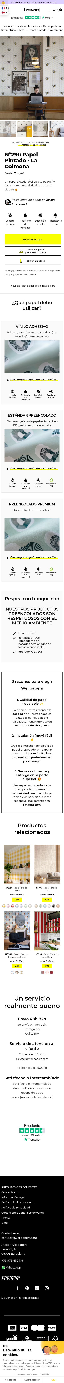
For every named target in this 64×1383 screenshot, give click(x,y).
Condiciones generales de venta (22, 1212)
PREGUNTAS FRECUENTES (19, 1187)
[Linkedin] (37, 1288)
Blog (4, 1222)
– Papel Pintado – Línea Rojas (47, 955)
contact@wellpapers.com (32, 1058)
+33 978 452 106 (12, 1260)
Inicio (6, 26)
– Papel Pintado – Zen (47, 889)
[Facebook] (17, 1288)
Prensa (6, 1217)
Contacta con (10, 1192)
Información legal (13, 1197)
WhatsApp (13, 1267)
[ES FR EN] (4, 3)
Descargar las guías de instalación (34, 285)
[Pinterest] (27, 1288)
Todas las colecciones (26, 26)
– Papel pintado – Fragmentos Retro (17, 955)
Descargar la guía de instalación (33, 379)
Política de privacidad (15, 1207)
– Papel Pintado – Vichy (16, 889)
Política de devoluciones (17, 1202)
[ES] (4, 3)
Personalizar (32, 239)
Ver (17, 899)
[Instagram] (47, 1288)
